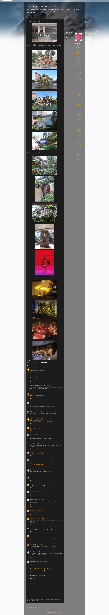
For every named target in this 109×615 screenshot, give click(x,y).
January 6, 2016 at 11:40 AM (43, 476)
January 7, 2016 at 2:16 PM (38, 528)
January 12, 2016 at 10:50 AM (40, 575)
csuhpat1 (68, 41)
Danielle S (32, 427)
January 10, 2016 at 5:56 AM (42, 561)
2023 (77, 49)
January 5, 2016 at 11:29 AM (45, 385)
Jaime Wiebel (32, 551)
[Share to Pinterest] (46, 362)
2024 (77, 47)
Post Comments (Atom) (36, 607)
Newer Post (29, 605)
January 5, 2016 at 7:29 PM (41, 434)
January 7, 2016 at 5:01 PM (39, 535)
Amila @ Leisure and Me (34, 568)
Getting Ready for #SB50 (79, 105)
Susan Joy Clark (33, 544)
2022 (77, 50)
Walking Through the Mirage (79, 144)
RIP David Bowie (78, 127)
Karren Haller (33, 393)
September (79, 69)
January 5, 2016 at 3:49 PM (38, 418)
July (78, 74)
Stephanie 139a (33, 469)
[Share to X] (43, 362)
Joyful (31, 411)
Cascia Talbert (33, 484)
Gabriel (31, 528)
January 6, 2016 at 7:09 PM (39, 499)
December (79, 62)
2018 (77, 57)
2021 (77, 52)
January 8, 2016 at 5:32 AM (41, 544)
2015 (77, 154)
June (78, 76)
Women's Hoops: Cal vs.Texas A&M (79, 137)
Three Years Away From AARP (79, 108)
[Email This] (41, 362)
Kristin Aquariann (33, 477)
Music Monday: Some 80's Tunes (79, 101)
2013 (77, 157)
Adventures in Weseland (41, 6)
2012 (77, 159)
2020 (77, 54)
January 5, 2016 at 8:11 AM (40, 376)
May (78, 77)
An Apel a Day (33, 402)
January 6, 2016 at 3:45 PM (42, 491)
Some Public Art (79, 111)
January (78, 84)
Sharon (31, 443)
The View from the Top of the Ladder (36, 464)
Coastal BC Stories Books (35, 385)
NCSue (31, 418)
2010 (77, 162)
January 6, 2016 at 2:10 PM (40, 484)
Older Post (59, 605)
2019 (77, 56)
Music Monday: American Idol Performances (79, 132)
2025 (77, 45)
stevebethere (32, 376)
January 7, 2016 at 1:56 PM (39, 518)
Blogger (60, 612)
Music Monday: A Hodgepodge (79, 148)
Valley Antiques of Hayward (79, 91)
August (78, 72)
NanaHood (32, 368)
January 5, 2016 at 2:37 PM (37, 411)
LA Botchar (32, 535)
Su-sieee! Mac (32, 459)
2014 (77, 155)
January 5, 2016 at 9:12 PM (43, 452)
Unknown (32, 510)
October (78, 68)
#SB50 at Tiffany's (79, 95)
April (78, 79)
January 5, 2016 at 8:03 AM (39, 368)
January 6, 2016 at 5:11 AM (40, 459)
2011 (77, 161)
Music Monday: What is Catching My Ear (79, 115)
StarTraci (32, 499)
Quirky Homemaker (34, 452)
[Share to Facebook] (44, 362)
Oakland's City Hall (79, 98)
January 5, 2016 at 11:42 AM (41, 393)
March (78, 81)
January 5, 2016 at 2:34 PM (40, 402)
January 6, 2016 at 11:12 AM (41, 469)
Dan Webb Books (78, 141)
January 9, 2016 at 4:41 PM (40, 551)
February (78, 82)
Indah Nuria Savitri (34, 491)
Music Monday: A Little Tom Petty (79, 87)
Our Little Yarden (33, 561)
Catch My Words (33, 434)
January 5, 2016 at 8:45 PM (38, 443)
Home (44, 605)
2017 (77, 59)
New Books (79, 151)
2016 (77, 61)
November (79, 65)
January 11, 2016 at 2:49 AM (45, 568)
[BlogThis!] (42, 362)
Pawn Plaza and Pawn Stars (79, 120)
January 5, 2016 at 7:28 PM (39, 427)
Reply (31, 372)
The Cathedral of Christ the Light (79, 123)
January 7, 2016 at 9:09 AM (39, 510)
